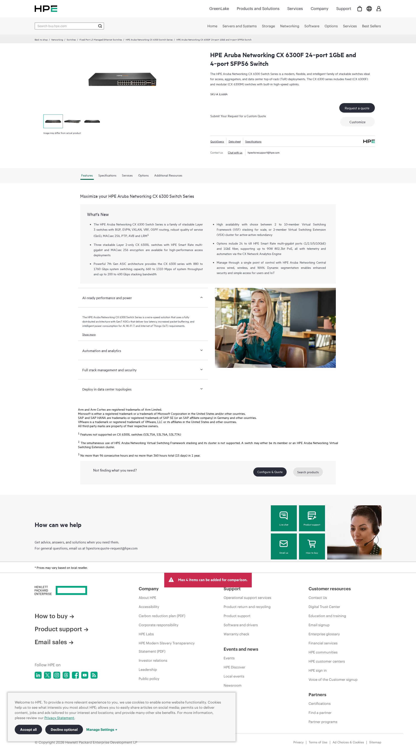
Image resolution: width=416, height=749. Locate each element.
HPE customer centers (327, 661)
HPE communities (323, 652)
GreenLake (219, 8)
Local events (234, 676)
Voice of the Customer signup (333, 679)
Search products (308, 472)
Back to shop (41, 39)
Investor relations (153, 660)
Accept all (28, 729)
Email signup (319, 625)
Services (295, 8)
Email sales (51, 642)
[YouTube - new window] (84, 675)
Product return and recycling (247, 607)
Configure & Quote (270, 472)
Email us (284, 552)
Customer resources (330, 588)
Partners (317, 694)
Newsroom (233, 685)
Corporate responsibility (158, 625)
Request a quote (357, 107)
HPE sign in (318, 670)
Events (229, 658)
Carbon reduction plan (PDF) (162, 616)
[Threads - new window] (66, 675)
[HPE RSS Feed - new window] (94, 675)
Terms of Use (318, 742)
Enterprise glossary (324, 634)
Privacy (298, 742)
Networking (57, 39)
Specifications (253, 141)
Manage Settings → (101, 729)
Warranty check (236, 634)
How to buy (312, 552)
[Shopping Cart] (359, 8)
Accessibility (149, 607)
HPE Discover (234, 667)
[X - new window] (47, 675)
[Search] (100, 26)
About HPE (147, 597)
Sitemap (375, 742)
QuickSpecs (217, 141)
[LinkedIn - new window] (38, 675)
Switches (71, 39)
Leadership (148, 669)
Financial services (323, 643)
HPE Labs (146, 634)
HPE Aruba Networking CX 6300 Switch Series (149, 39)
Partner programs (323, 722)
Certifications (320, 703)
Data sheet (235, 141)
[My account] (378, 8)
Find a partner (320, 712)
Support (343, 8)
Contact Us (318, 597)
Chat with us (235, 152)
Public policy (149, 678)
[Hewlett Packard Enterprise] (46, 8)
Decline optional (64, 729)
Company (319, 8)
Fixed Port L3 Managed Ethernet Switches (101, 39)
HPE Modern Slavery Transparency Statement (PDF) (167, 647)
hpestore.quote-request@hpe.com (112, 548)
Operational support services (247, 597)
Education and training (327, 616)
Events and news (241, 649)
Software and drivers (241, 625)
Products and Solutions (258, 8)
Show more (89, 334)
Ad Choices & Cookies (348, 742)
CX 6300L (142, 244)
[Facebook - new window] (75, 675)
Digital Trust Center (324, 607)
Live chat (283, 524)
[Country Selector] (369, 8)
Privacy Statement (59, 718)
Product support (312, 524)
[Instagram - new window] (56, 675)
